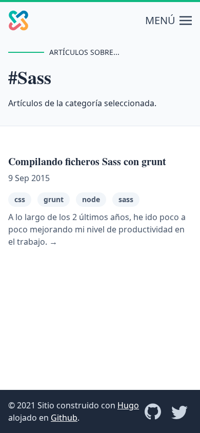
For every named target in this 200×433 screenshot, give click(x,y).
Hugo (128, 405)
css (19, 199)
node (91, 199)
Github (64, 417)
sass (125, 199)
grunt (54, 199)
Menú (160, 20)
